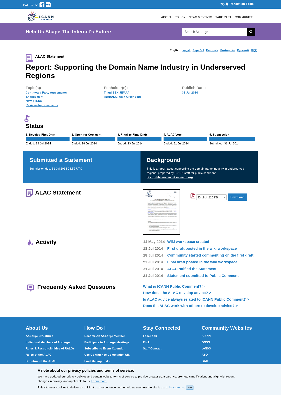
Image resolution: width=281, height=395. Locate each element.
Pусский (243, 50)
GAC (205, 361)
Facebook (150, 336)
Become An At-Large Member (104, 336)
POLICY (180, 17)
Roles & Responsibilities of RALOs (50, 348)
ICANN (206, 336)
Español (198, 50)
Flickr (147, 342)
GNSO (206, 342)
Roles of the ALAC (38, 354)
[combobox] (211, 197)
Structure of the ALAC (41, 361)
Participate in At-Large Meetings (106, 342)
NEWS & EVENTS (200, 17)
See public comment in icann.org (170, 177)
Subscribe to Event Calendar (104, 348)
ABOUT (166, 17)
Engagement (34, 96)
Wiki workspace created (188, 242)
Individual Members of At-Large (48, 342)
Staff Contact (152, 348)
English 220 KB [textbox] (208, 197)
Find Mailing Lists (97, 361)
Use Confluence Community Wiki (107, 354)
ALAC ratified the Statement (191, 269)
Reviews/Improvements (42, 105)
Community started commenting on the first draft (210, 255)
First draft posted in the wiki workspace (202, 248)
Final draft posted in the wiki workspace (202, 262)
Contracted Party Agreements (46, 92)
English (175, 50)
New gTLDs (34, 100)
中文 (254, 50)
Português (227, 50)
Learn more (99, 381)
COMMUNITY (244, 17)
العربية (186, 50)
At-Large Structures (39, 336)
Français (212, 50)
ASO (205, 354)
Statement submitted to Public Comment (203, 276)
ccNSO (206, 348)
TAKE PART (223, 17)
